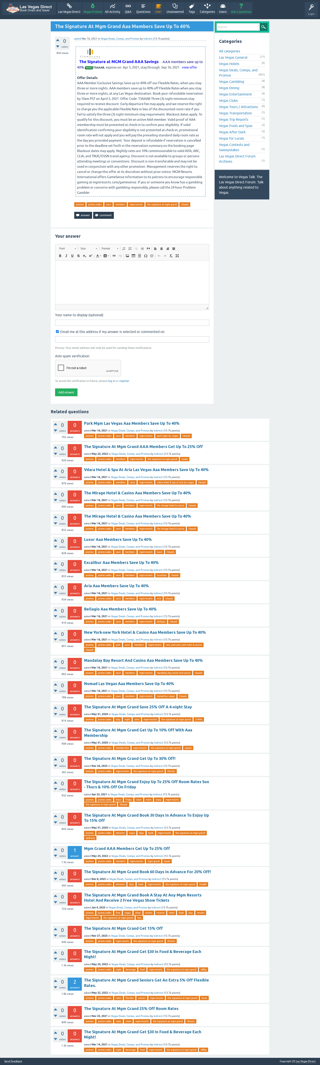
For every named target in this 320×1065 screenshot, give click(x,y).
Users (223, 11)
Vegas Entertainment (235, 94)
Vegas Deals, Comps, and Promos (120, 38)
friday (129, 799)
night (127, 719)
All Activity (112, 11)
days (141, 833)
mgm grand (154, 861)
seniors (142, 998)
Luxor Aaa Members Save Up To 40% (118, 539)
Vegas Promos (92, 11)
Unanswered (175, 11)
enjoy (158, 799)
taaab (185, 459)
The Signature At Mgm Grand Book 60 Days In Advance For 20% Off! (147, 871)
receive (161, 912)
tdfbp (203, 969)
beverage (131, 969)
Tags (192, 11)
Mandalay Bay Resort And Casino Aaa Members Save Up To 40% (143, 660)
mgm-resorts (136, 204)
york (118, 645)
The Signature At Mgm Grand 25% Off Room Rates (131, 1008)
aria (159, 598)
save (108, 204)
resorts (200, 912)
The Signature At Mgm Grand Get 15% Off (123, 928)
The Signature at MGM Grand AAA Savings (119, 61)
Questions (143, 11)
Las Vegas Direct (69, 11)
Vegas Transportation (235, 113)
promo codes (95, 204)
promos (80, 204)
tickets (148, 912)
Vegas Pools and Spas (235, 126)
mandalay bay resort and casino (173, 673)
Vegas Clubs (228, 100)
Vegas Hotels (229, 64)
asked (77, 38)
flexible (130, 998)
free (118, 912)
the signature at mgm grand (162, 204)
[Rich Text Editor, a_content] (132, 282)
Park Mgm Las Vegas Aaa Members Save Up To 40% (132, 423)
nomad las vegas (166, 696)
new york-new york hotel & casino (184, 645)
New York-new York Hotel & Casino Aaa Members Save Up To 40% (145, 632)
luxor (159, 552)
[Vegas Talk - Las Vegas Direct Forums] (29, 8)
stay (118, 719)
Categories (207, 11)
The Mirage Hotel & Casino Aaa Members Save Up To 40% (137, 493)
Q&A (128, 11)
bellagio (161, 621)
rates (138, 799)
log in (111, 381)
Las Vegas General (233, 57)
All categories (229, 51)
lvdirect (158, 430)
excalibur (162, 575)
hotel (171, 912)
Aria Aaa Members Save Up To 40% (116, 585)
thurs (118, 799)
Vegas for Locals (231, 138)
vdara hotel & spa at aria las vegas (175, 482)
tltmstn (171, 771)
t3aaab (185, 204)
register (124, 381)
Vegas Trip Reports (233, 119)
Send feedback (13, 1061)
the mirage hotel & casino (170, 505)
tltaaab (123, 804)
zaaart (188, 748)
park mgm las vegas (167, 436)
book (150, 833)
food (142, 969)
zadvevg (90, 838)
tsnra (204, 998)
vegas (128, 912)
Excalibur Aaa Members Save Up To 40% (121, 562)
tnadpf (202, 884)
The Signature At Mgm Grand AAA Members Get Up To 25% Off (143, 446)
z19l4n (198, 719)
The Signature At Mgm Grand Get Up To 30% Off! (129, 758)
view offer (189, 67)
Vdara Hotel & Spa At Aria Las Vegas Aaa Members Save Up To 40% (146, 469)
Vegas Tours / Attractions (238, 107)
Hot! (158, 11)
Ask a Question (241, 11)
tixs (139, 917)
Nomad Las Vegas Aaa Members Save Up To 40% (129, 683)
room (148, 799)
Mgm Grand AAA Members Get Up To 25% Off (127, 848)
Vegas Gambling (231, 82)
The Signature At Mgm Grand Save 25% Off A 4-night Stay (138, 707)
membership (122, 748)
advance (120, 833)
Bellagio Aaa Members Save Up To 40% (120, 609)
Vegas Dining (229, 88)
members (120, 204)
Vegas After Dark (232, 132)
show (138, 912)
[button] (67, 249)
